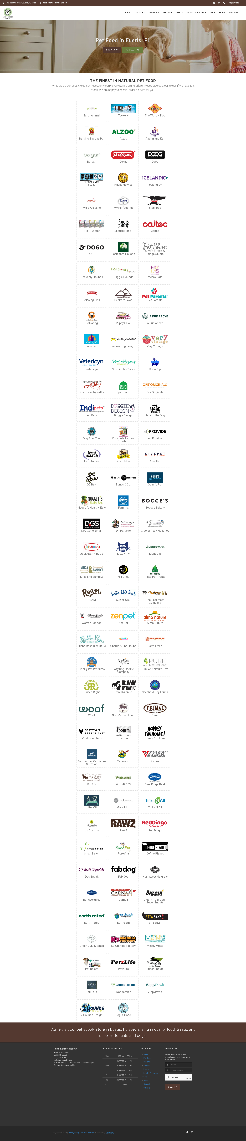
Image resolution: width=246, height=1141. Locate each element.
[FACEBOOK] (214, 3)
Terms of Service (87, 1133)
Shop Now (112, 50)
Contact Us (132, 50)
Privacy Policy (73, 1133)
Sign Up (172, 1087)
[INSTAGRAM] (219, 3)
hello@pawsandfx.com (63, 1060)
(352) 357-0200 (60, 1057)
